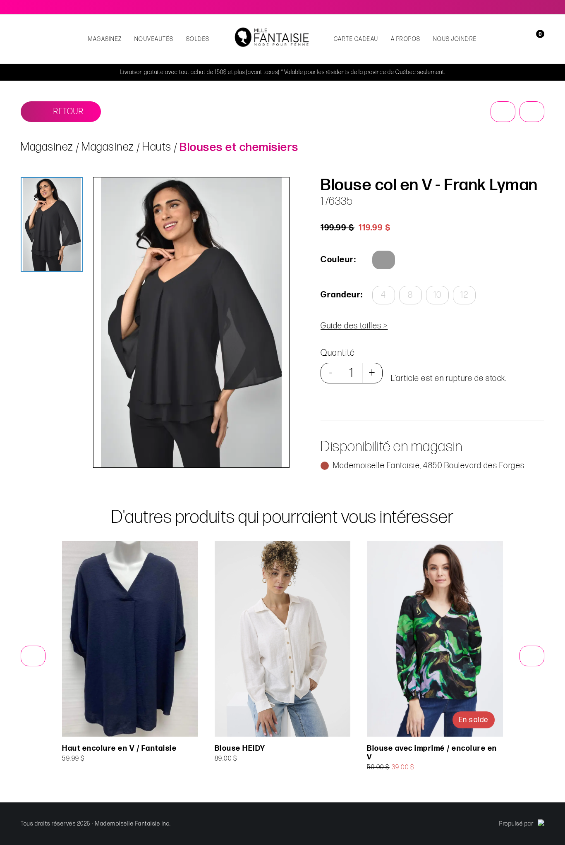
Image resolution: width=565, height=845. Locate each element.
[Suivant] (532, 111)
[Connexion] (525, 39)
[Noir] (383, 260)
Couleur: (338, 260)
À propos (406, 39)
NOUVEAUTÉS (154, 39)
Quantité (338, 353)
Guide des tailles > (354, 326)
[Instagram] (541, 7)
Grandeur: (341, 295)
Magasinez (105, 39)
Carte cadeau (356, 39)
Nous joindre (455, 39)
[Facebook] (529, 7)
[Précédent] (503, 111)
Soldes (198, 39)
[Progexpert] (541, 823)
